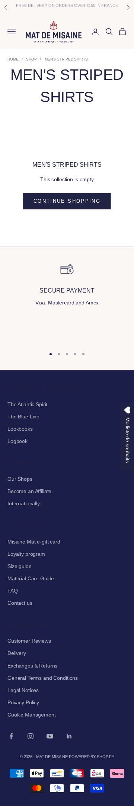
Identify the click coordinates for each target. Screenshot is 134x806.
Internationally (23, 503)
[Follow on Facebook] (11, 736)
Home (13, 59)
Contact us (19, 603)
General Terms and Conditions (42, 678)
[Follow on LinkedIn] (69, 736)
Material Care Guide (30, 578)
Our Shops (19, 479)
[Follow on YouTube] (50, 736)
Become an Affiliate (29, 491)
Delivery (16, 653)
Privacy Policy (23, 702)
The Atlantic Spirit (27, 404)
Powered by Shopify (91, 756)
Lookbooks (20, 429)
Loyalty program (26, 554)
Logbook (17, 441)
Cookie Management (31, 715)
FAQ (12, 591)
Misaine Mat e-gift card (33, 542)
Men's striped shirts (66, 59)
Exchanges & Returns (32, 666)
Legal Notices (23, 690)
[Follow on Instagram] (30, 736)
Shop (31, 59)
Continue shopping (67, 201)
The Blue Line (23, 417)
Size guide (19, 566)
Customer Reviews (29, 641)
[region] (67, 302)
